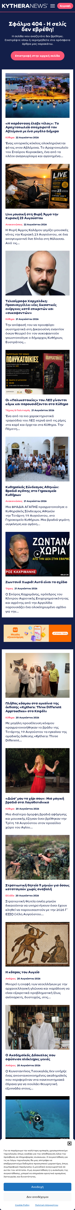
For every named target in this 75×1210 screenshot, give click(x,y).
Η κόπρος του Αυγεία (22, 972)
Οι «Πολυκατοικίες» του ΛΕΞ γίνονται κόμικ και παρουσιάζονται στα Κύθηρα (36, 402)
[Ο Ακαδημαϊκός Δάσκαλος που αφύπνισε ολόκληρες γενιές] (37, 1027)
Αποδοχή (37, 1186)
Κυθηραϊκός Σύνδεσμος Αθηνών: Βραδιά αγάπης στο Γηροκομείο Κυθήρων (32, 491)
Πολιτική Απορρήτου (46, 1205)
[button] (69, 1143)
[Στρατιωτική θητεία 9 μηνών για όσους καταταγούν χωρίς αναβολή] (37, 857)
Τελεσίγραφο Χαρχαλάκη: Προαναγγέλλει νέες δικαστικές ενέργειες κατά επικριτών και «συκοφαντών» (31, 307)
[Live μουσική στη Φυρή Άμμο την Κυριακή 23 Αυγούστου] (37, 186)
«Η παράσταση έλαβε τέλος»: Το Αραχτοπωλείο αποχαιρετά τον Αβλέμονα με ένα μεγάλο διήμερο (32, 127)
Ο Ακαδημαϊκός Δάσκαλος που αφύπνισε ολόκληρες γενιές (30, 1057)
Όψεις (9, 588)
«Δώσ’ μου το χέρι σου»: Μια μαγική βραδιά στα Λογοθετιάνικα (34, 800)
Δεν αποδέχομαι (37, 1196)
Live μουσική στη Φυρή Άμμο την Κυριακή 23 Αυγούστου (31, 216)
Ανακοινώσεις (13, 224)
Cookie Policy (22, 1205)
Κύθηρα (9, 137)
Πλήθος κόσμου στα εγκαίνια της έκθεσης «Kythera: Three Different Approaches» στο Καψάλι (33, 707)
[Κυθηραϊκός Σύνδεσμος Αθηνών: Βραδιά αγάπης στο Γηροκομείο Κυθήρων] (37, 459)
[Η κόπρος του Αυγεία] (37, 944)
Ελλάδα (9, 895)
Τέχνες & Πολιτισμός (17, 410)
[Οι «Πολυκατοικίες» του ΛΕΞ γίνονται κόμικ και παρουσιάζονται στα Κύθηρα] (37, 372)
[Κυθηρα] (25, 5)
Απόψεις (10, 978)
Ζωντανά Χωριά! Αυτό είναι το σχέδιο (36, 582)
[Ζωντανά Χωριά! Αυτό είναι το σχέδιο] (37, 554)
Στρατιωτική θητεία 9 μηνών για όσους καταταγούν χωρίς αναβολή (37, 887)
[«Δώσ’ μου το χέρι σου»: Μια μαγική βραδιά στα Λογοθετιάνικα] (37, 770)
